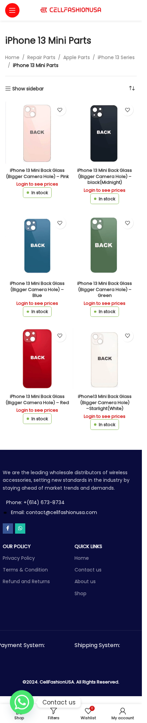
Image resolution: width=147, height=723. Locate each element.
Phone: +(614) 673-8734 (35, 502)
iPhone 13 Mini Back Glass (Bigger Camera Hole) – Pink (37, 173)
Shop (80, 593)
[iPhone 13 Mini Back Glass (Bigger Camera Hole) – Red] (37, 358)
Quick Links (88, 546)
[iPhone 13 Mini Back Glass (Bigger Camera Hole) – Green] (105, 245)
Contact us (88, 569)
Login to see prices (37, 184)
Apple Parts (76, 57)
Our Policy (17, 546)
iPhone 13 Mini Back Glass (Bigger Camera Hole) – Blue (37, 289)
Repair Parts (41, 57)
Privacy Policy (19, 558)
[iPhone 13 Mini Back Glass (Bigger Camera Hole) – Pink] (37, 132)
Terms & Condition (25, 569)
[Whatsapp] (22, 702)
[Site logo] (71, 10)
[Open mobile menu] (12, 10)
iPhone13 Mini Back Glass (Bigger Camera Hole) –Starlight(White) (105, 402)
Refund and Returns (26, 581)
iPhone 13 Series (116, 57)
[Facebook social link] (8, 528)
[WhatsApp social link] (20, 528)
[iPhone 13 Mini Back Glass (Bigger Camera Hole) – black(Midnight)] (105, 132)
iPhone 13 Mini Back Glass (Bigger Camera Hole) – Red (37, 399)
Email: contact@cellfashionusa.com (54, 512)
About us (85, 581)
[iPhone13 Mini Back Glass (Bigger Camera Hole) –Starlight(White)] (105, 358)
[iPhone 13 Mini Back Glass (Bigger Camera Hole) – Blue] (37, 245)
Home (12, 57)
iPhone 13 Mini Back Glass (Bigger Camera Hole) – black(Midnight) (104, 176)
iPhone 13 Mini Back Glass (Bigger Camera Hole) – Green (104, 289)
